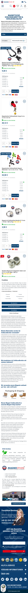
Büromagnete (7, 9)
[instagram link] (16, 579)
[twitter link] (2, 579)
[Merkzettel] (17, 6)
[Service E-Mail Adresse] (22, 2)
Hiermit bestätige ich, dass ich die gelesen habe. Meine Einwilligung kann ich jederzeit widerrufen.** (14, 547)
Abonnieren (13, 551)
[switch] (3, 591)
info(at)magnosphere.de (6, 439)
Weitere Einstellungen (14, 313)
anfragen (21, 86)
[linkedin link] (25, 579)
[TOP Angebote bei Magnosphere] (14, 6)
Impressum (15, 291)
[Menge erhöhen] (9, 91)
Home (2, 9)
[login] (21, 6)
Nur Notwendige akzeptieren (14, 306)
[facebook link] (7, 579)
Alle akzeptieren (14, 303)
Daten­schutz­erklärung (7, 291)
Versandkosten (12, 73)
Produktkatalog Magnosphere (18, 503)
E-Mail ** (5, 542)
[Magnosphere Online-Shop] (8, 2)
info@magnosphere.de (12, 476)
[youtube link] (11, 579)
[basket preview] (25, 6)
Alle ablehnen (14, 310)
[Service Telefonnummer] (25, 2)
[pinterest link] (20, 579)
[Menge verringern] (3, 91)
